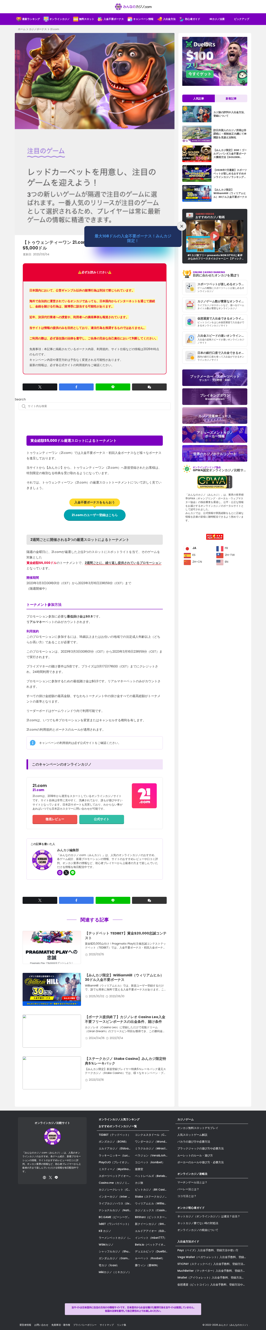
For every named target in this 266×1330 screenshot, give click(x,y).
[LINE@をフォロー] (72, 872)
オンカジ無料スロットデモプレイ (197, 1128)
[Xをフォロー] (66, 872)
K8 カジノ (105, 1231)
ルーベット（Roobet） (150, 1258)
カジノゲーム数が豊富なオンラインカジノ (222, 301)
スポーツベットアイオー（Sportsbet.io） (116, 1176)
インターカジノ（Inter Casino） (116, 1197)
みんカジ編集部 (68, 850)
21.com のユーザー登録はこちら (95, 515)
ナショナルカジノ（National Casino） (116, 1210)
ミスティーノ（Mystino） (115, 1169)
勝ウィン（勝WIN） (147, 1265)
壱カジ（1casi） (109, 1265)
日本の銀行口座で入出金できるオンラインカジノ (222, 353)
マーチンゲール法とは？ (192, 1182)
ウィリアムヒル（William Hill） (152, 1203)
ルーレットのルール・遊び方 (195, 1155)
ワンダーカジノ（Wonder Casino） (152, 1142)
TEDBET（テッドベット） (114, 1135)
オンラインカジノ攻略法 (192, 1174)
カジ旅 (139, 1183)
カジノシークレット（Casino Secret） (116, 1190)
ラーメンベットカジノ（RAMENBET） (116, 1238)
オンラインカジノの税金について (197, 1230)
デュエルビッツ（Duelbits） (152, 1251)
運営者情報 (25, 1324)
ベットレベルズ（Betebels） (152, 1176)
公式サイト (101, 819)
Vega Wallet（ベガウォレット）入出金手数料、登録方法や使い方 (212, 1257)
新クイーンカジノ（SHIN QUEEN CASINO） (152, 1224)
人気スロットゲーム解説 (192, 1135)
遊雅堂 (139, 1169)
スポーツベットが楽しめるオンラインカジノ (222, 284)
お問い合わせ (41, 1324)
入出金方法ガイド (188, 1241)
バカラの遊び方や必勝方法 (193, 1142)
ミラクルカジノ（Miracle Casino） (152, 1148)
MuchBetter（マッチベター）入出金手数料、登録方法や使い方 (212, 1271)
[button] (149, 386)
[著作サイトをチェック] (60, 872)
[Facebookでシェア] (76, 386)
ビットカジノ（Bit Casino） (152, 1190)
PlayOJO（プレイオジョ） (116, 1162)
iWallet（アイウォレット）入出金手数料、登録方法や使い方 (212, 1277)
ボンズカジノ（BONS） (113, 1142)
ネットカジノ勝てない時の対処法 (197, 1223)
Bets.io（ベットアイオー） (152, 1245)
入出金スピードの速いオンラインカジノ (222, 336)
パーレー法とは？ (188, 1189)
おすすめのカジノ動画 (210, 215)
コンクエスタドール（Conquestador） (152, 1135)
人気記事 (198, 98)
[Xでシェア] (40, 386)
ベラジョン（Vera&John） (152, 1155)
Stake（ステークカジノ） (151, 1197)
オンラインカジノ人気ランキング (119, 1119)
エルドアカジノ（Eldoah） (116, 1148)
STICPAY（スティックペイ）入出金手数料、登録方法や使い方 (212, 1264)
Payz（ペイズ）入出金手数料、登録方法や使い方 (207, 1250)
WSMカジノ (106, 1245)
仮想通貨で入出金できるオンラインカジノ (222, 318)
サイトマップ (107, 1324)
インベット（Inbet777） (151, 1238)
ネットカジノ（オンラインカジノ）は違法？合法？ (208, 1216)
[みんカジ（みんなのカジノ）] (133, 7)
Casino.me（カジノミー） (116, 1183)
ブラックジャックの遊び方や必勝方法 (200, 1148)
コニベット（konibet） (150, 1162)
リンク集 (121, 1324)
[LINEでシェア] (113, 386)
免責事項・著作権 (60, 1324)
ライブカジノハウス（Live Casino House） (116, 1203)
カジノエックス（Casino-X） (152, 1210)
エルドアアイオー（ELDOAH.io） (152, 1231)
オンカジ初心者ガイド (191, 1208)
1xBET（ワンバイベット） (114, 1224)
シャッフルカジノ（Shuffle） (116, 1251)
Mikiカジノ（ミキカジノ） (115, 1272)
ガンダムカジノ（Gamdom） (116, 1258)
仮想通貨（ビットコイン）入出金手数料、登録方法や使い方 (212, 1285)
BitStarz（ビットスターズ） (152, 1217)
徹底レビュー (55, 819)
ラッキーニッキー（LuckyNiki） (116, 1155)
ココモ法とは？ (186, 1196)
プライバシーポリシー (85, 1324)
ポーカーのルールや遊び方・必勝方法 (200, 1162)
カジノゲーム (185, 1119)
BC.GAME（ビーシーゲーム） (116, 1217)
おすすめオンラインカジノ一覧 (118, 1126)
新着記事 (231, 98)
